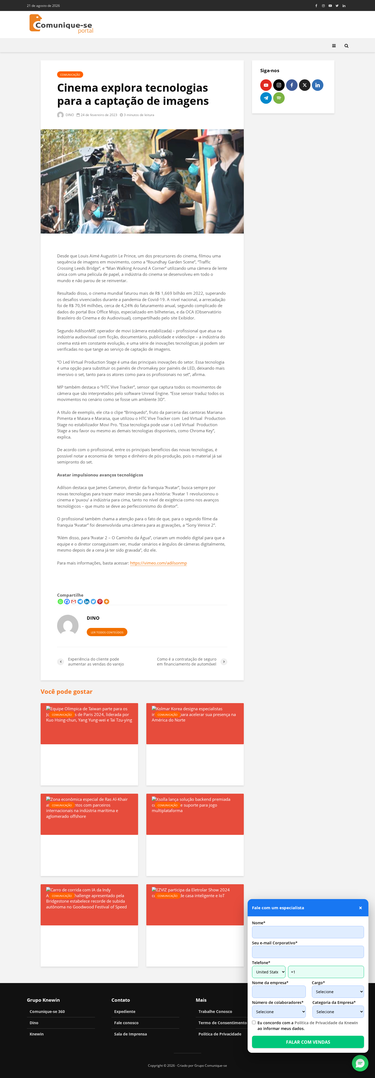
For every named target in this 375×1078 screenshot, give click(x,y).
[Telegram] (80, 601)
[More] (106, 601)
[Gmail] (73, 601)
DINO (69, 115)
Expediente (124, 1011)
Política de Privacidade (219, 1034)
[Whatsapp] (60, 601)
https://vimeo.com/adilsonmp (158, 563)
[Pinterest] (100, 601)
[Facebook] (67, 601)
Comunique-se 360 (47, 1011)
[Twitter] (93, 601)
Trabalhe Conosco (215, 1011)
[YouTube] (266, 85)
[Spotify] (279, 98)
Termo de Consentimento (222, 1022)
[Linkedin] (86, 601)
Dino (34, 1022)
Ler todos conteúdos (107, 632)
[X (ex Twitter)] (304, 85)
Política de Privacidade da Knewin (326, 1022)
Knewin (37, 1034)
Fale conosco (126, 1022)
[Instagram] (279, 85)
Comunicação (70, 75)
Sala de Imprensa (130, 1034)
